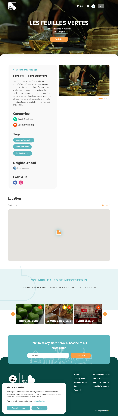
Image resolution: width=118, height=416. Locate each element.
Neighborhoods (80, 382)
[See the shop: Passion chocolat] (88, 314)
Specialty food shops (26, 125)
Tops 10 (77, 390)
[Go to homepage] (12, 6)
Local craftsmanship (23, 140)
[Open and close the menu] (108, 6)
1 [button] (101, 98)
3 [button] (106, 98)
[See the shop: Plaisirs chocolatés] (30, 314)
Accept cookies (18, 408)
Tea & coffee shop (22, 153)
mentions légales (38, 401)
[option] (84, 80)
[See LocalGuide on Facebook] (78, 6)
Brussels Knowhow (101, 374)
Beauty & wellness (25, 119)
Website (59, 39)
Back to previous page (26, 70)
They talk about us (101, 382)
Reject (39, 408)
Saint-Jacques (23, 168)
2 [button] (104, 98)
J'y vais (105, 205)
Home (76, 374)
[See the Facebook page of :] (15, 182)
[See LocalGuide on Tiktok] (85, 6)
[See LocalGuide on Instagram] (81, 6)
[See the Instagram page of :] (21, 182)
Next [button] (105, 314)
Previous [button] (13, 314)
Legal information (101, 386)
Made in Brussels (22, 147)
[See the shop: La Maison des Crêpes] (59, 314)
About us (97, 378)
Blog (76, 386)
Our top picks (79, 378)
